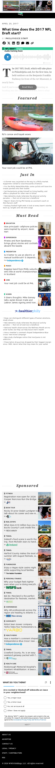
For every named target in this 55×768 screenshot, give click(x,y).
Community (11, 621)
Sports (20, 14)
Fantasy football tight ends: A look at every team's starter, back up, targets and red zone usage (27, 206)
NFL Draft (10, 48)
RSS (3, 757)
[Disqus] (27, 382)
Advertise (6, 739)
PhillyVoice (6, 15)
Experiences (11, 237)
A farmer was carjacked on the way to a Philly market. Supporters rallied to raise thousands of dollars (25, 182)
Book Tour (10, 507)
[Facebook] (4, 43)
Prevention (11, 251)
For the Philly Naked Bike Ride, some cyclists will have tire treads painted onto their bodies (27, 187)
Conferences (11, 607)
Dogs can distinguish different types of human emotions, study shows (27, 319)
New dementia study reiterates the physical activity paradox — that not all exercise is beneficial (24, 197)
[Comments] (23, 43)
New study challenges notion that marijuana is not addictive (24, 338)
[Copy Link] (32, 43)
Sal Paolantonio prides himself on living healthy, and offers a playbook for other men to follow (25, 192)
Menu (51, 16)
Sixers (9, 294)
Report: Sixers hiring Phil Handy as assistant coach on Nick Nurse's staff (26, 202)
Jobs (8, 280)
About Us (6, 734)
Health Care (11, 663)
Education (10, 223)
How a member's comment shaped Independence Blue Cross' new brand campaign (25, 333)
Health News (11, 635)
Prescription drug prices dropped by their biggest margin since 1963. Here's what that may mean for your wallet (27, 343)
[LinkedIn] (13, 43)
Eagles (20, 48)
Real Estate (11, 522)
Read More (27, 87)
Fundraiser (11, 564)
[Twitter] (9, 43)
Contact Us (7, 743)
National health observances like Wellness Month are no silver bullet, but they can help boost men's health (26, 328)
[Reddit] (18, 43)
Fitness (9, 493)
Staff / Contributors (12, 753)
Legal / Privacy (9, 748)
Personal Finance (13, 578)
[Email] (27, 43)
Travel (9, 536)
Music (8, 266)
